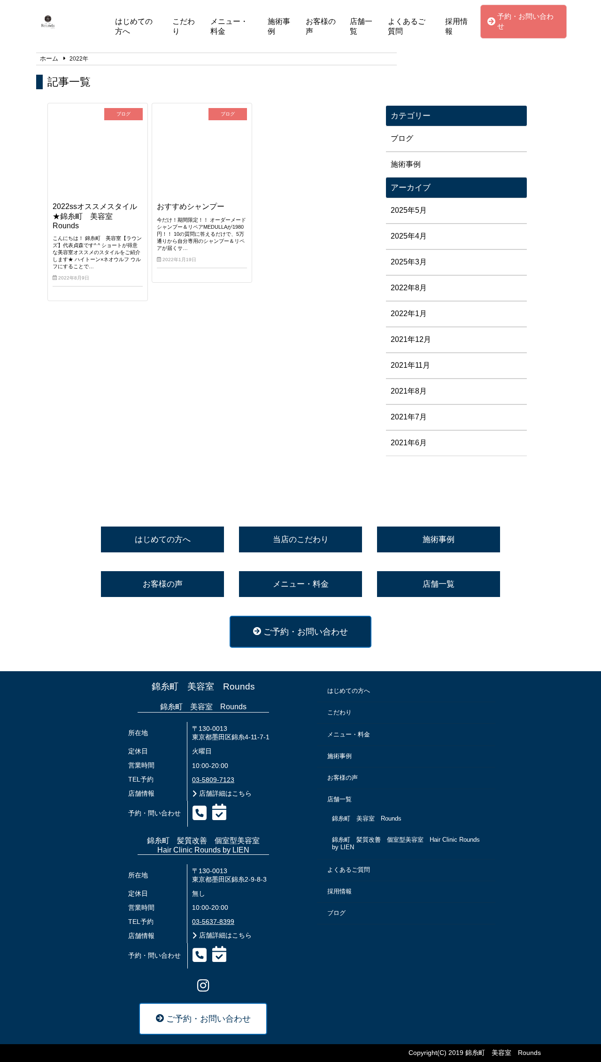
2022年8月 (409, 288)
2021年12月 (411, 339)
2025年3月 (409, 262)
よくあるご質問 (406, 26)
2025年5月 (409, 210)
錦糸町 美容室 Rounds (203, 686)
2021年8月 (409, 391)
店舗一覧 (361, 26)
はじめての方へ (134, 26)
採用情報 (456, 26)
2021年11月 (410, 365)
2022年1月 (409, 314)
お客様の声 (321, 26)
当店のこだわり (301, 539)
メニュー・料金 (229, 26)
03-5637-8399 (213, 921)
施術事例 (279, 26)
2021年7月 (409, 417)
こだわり (183, 26)
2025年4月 (409, 236)
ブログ (402, 138)
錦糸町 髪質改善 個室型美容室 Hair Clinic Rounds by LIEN (406, 844)
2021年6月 (409, 443)
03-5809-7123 (213, 779)
